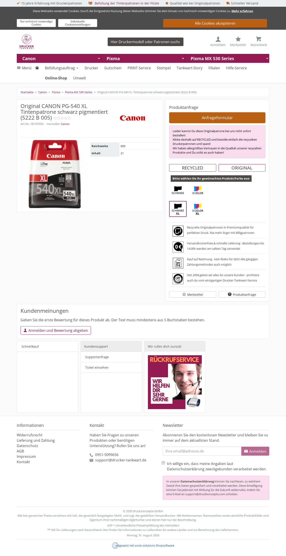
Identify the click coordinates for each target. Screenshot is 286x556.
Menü (27, 68)
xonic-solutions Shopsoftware (154, 545)
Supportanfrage (97, 357)
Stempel (164, 68)
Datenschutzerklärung (197, 481)
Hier (105, 530)
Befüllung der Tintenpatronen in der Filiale (126, 3)
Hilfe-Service (236, 68)
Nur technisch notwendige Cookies (36, 23)
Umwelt (79, 78)
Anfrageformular (217, 117)
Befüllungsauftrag (60, 68)
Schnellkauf (30, 346)
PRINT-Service (139, 68)
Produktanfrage (244, 294)
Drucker (91, 68)
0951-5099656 (106, 454)
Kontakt (23, 461)
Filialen (214, 68)
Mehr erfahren (242, 11)
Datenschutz (27, 445)
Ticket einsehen (97, 367)
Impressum (26, 456)
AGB (20, 451)
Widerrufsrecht (29, 435)
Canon (65, 124)
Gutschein (113, 68)
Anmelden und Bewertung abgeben (58, 330)
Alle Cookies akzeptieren (215, 23)
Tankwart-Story (189, 68)
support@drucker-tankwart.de (120, 460)
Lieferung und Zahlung (36, 440)
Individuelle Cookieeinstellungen (77, 23)
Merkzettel (195, 294)
